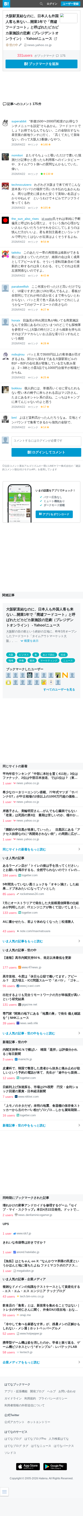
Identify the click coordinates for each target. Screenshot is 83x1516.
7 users (8, 1096)
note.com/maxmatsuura (35, 931)
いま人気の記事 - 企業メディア (24, 1279)
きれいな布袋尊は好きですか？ (24, 1242)
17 (44, 407)
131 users (10, 1004)
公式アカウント (14, 1422)
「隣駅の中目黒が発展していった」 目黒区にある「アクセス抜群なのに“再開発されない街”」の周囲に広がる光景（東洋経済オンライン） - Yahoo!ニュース (41, 834)
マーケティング (48, 660)
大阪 (9, 631)
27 (44, 309)
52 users (9, 1333)
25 (44, 377)
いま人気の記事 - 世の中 (20, 950)
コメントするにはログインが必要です (38, 440)
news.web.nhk (29, 1023)
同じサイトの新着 (15, 766)
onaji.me (25, 1315)
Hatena (43, 1478)
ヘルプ (51, 1391)
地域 (10, 660)
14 (44, 427)
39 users (9, 1023)
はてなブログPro (35, 1438)
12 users (9, 1078)
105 (45, 207)
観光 (32, 660)
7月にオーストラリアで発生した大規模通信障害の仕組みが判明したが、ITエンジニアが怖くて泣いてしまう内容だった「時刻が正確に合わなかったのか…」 (41, 907)
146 (45, 144)
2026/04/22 (18, 144)
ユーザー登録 (71, 3)
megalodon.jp (25, 1270)
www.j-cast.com (30, 985)
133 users (10, 912)
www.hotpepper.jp (31, 1333)
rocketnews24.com (32, 894)
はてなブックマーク (17, 1384)
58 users (9, 1352)
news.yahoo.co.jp (39, 45)
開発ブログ (37, 1391)
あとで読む (49, 654)
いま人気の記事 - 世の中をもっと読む (29, 1033)
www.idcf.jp (24, 1233)
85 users (9, 894)
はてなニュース (41, 1445)
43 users (9, 931)
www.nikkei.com (28, 1096)
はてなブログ (13, 1438)
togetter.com (30, 875)
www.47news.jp (31, 967)
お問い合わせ (67, 1391)
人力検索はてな (59, 1438)
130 (48, 174)
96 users (9, 986)
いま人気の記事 (13, 858)
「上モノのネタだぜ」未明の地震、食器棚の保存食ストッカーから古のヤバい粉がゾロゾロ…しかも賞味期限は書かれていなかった (41, 1110)
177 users (10, 967)
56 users (9, 1315)
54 (44, 241)
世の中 (13, 45)
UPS (6, 1224)
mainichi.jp (25, 1059)
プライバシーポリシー (53, 1398)
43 (44, 275)
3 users (8, 1059)
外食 (21, 660)
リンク (34, 144)
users (25, 55)
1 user (7, 783)
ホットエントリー (38, 1422)
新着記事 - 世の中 (15, 1042)
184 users (10, 875)
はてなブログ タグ (16, 1445)
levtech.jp (26, 1352)
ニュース (68, 660)
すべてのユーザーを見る (59, 689)
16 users (9, 1115)
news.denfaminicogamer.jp (35, 1215)
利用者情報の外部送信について (24, 1405)
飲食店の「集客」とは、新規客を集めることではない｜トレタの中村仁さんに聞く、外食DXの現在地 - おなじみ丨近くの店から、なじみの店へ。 (41, 1310)
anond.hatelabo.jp (28, 1252)
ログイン (52, 3)
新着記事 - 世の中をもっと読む (24, 1125)
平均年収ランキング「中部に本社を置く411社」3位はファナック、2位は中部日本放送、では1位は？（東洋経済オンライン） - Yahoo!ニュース (40, 778)
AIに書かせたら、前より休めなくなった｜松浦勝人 (38, 921)
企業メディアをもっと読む (21, 1362)
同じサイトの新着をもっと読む (24, 849)
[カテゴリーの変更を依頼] (20, 45)
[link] (8, 675)
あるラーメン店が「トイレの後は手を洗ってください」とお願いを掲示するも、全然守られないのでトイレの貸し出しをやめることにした (41, 870)
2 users (8, 1215)
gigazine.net (29, 1004)
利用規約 (30, 1398)
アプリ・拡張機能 (15, 1391)
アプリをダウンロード (56, 514)
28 (44, 343)
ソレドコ (10, 1452)
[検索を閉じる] (41, 3)
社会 (63, 654)
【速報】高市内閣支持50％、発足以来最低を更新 (37, 957)
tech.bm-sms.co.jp (32, 1296)
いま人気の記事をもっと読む (23, 941)
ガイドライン (13, 1398)
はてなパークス (64, 1445)
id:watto (47, 218)
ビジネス (24, 654)
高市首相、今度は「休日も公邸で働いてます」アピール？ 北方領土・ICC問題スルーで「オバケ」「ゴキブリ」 (41, 981)
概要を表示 (31, 640)
